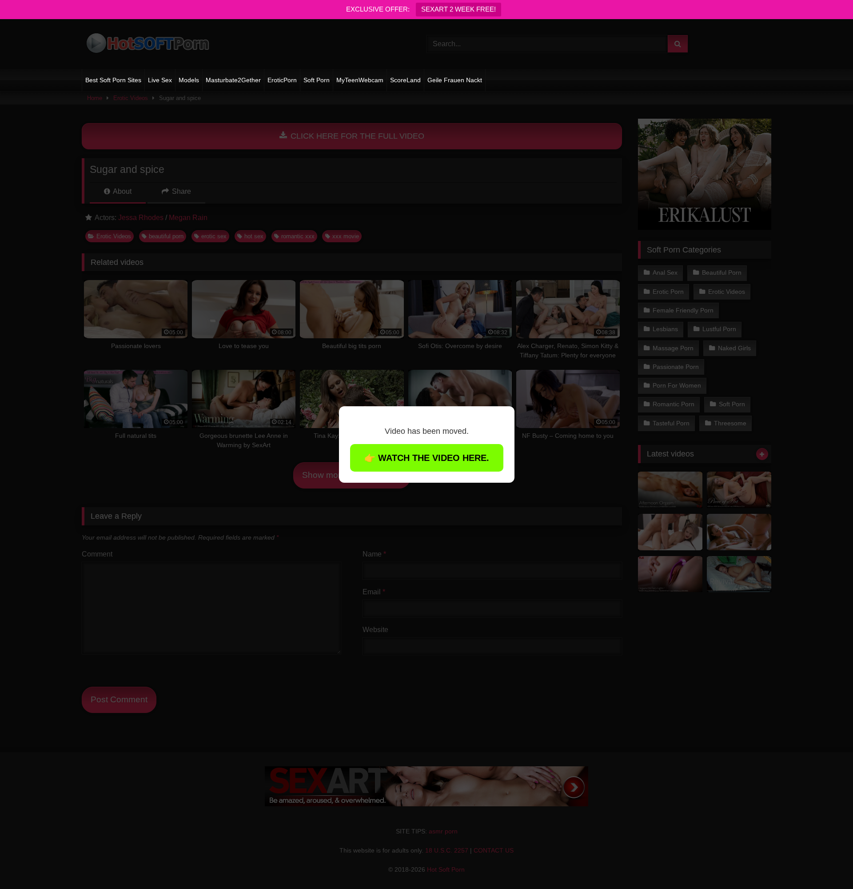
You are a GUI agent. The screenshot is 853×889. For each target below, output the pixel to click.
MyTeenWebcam (359, 80)
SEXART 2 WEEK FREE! (458, 9)
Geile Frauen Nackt (454, 80)
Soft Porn (316, 80)
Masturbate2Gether (233, 80)
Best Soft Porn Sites (113, 80)
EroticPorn (282, 80)
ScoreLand (405, 80)
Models (189, 80)
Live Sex (160, 80)
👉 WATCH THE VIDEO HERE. (426, 458)
